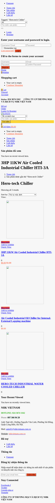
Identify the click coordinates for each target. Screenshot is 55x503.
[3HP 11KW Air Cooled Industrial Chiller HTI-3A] (25, 237)
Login (8, 32)
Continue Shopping (14, 85)
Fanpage (10, 3)
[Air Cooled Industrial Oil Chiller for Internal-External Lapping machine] (25, 303)
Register (9, 34)
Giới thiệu (10, 13)
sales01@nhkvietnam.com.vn (18, 429)
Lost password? (7, 51)
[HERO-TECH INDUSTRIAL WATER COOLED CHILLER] (25, 369)
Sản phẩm (10, 10)
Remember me (10, 48)
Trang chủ (10, 8)
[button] (3, 90)
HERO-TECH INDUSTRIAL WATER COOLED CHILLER (22, 385)
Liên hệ (9, 15)
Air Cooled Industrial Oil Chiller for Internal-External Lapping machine (26, 319)
